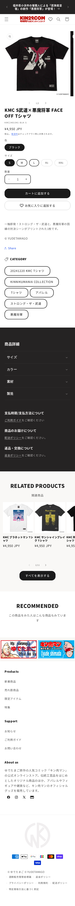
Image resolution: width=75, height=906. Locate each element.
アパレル (41, 292)
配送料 (14, 133)
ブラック (14, 147)
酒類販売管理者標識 (20, 877)
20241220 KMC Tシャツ (27, 271)
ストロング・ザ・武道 (26, 303)
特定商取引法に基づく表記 (24, 889)
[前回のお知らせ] (7, 7)
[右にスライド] (46, 103)
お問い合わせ (13, 748)
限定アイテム (13, 698)
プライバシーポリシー (21, 883)
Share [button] (12, 248)
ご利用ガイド (13, 420)
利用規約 (43, 883)
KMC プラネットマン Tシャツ (18, 538)
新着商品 (10, 681)
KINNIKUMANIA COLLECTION (31, 282)
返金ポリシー (13, 455)
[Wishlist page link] (50, 19)
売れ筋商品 (12, 690)
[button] (6, 19)
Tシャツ (16, 292)
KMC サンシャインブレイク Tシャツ (50, 538)
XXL (62, 163)
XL (48, 163)
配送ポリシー (13, 438)
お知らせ (10, 731)
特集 (7, 707)
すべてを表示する (37, 576)
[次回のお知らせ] (68, 7)
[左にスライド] (29, 103)
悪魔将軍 (16, 314)
